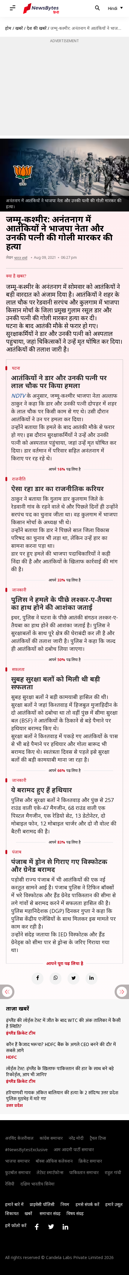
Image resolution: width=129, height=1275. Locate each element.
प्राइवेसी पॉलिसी (42, 1204)
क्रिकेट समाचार (90, 1161)
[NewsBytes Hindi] (41, 8)
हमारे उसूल (114, 1204)
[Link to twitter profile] (51, 1227)
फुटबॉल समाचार (18, 1172)
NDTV (18, 395)
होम (8, 28)
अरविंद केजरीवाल (19, 1138)
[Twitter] (74, 979)
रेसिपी (9, 1184)
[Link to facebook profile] (36, 1227)
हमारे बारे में (14, 1204)
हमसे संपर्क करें (87, 1204)
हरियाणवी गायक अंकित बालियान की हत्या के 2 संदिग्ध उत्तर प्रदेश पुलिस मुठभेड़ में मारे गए (62, 1096)
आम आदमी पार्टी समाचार (74, 1149)
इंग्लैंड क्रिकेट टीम (20, 1033)
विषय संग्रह (75, 1213)
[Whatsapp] (56, 979)
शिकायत (12, 1213)
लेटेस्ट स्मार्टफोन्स (50, 1172)
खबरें (19, 28)
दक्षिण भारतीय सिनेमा (37, 1184)
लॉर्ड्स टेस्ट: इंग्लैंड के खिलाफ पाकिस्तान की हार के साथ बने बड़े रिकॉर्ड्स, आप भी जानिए (60, 1072)
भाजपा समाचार (17, 1161)
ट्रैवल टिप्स (98, 1138)
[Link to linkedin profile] (65, 1227)
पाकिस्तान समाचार (84, 1172)
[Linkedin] (92, 979)
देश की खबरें (36, 28)
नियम (65, 1204)
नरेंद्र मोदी (76, 1138)
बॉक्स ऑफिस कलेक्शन (54, 1161)
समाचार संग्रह (50, 1213)
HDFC (11, 1057)
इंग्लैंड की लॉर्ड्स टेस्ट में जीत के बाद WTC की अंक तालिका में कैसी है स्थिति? (63, 1024)
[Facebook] (38, 979)
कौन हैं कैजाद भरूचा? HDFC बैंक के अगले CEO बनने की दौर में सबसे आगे (61, 1048)
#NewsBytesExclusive (26, 1149)
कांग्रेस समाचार (51, 1138)
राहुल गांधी (113, 1172)
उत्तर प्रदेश (14, 1105)
